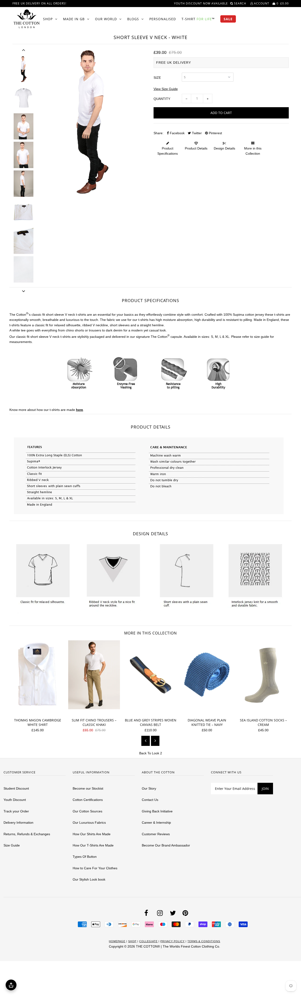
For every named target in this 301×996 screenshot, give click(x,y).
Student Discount (16, 788)
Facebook (177, 133)
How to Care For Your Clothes (95, 868)
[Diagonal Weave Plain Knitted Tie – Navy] (208, 711)
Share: (158, 133)
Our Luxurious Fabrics (89, 822)
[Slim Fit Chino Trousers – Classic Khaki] (95, 711)
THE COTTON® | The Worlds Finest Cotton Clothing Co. (178, 946)
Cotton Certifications (88, 800)
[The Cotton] (26, 19)
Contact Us (150, 800)
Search (240, 3)
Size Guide (12, 845)
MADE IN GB (74, 19)
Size (157, 77)
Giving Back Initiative (157, 811)
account (261, 3)
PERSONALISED (162, 19)
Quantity (162, 99)
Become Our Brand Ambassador (166, 845)
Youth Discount (15, 800)
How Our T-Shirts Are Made (93, 845)
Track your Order (16, 811)
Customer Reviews (156, 834)
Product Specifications (167, 150)
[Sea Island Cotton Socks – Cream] (265, 711)
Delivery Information (18, 822)
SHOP (48, 19)
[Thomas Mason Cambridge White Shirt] (39, 711)
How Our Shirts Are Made (92, 834)
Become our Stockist (88, 788)
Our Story (149, 788)
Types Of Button (85, 856)
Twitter (196, 133)
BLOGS (133, 19)
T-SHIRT (198, 19)
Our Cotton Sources (87, 811)
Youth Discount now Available (201, 3)
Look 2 (157, 753)
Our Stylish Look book (89, 879)
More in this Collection (252, 150)
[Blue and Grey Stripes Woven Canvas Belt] (152, 711)
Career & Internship (156, 822)
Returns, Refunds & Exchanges (27, 834)
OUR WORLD (106, 19)
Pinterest (215, 133)
